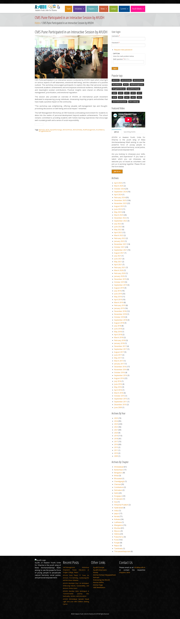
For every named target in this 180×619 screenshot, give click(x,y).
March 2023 (118, 215)
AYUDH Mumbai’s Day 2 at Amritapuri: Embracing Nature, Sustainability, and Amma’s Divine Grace (76, 585)
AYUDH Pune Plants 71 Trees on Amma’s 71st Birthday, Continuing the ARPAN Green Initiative (76, 577)
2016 (133, 93)
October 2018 (119, 317)
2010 (120, 93)
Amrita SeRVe (98, 582)
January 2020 (119, 276)
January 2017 (119, 364)
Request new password (123, 50)
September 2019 (120, 285)
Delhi (116, 493)
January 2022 (119, 241)
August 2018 (119, 323)
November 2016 (120, 369)
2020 (116, 433)
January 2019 (119, 308)
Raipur (116, 545)
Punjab (117, 543)
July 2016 (117, 381)
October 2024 (119, 189)
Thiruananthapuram (122, 551)
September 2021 (120, 250)
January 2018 (119, 343)
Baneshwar (118, 470)
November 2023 (120, 203)
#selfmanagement (89, 130)
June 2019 (118, 294)
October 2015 (119, 396)
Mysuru (117, 531)
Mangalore (118, 525)
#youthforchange (56, 130)
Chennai (117, 484)
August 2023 (119, 206)
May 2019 (118, 296)
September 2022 (120, 221)
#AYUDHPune (67, 130)
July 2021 (117, 256)
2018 (114, 97)
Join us (116, 132)
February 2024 (119, 197)
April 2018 (118, 334)
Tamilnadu (118, 548)
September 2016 (120, 375)
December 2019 (120, 279)
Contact (113, 8)
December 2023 (120, 200)
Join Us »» (117, 171)
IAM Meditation (99, 587)
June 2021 (118, 259)
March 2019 (118, 302)
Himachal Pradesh (121, 505)
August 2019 (119, 288)
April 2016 (118, 390)
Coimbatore (118, 487)
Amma (95, 572)
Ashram (96, 577)
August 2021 (119, 253)
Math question (118, 59)
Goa (115, 502)
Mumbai (117, 528)
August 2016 (119, 378)
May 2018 (118, 331)
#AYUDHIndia (77, 130)
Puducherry (118, 537)
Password (116, 42)
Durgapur (118, 496)
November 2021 (120, 244)
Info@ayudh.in (139, 567)
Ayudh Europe (98, 567)
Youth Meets (137, 8)
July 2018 (117, 326)
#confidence (100, 130)
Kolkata (117, 519)
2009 (114, 93)
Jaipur (116, 513)
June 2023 (118, 209)
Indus (116, 510)
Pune (116, 540)
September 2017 (120, 349)
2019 (120, 97)
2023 (139, 97)
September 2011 (120, 401)
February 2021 (119, 267)
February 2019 (119, 305)
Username (116, 36)
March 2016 (118, 393)
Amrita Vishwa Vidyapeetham (104, 575)
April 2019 (118, 299)
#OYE (47, 130)
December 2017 (120, 346)
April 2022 (118, 232)
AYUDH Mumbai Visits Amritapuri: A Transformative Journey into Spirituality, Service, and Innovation (76, 593)
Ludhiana (117, 522)
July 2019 (117, 291)
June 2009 (118, 407)
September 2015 (120, 399)
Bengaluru (118, 473)
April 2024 (118, 194)
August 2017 (119, 352)
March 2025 (118, 186)
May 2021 (118, 261)
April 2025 (118, 183)
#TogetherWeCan (45, 131)
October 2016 (119, 372)
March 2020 (118, 270)
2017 (139, 93)
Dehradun (118, 490)
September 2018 (120, 320)
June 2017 (118, 355)
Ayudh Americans (100, 570)
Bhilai (116, 475)
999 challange (134, 102)
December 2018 (120, 311)
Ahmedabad (118, 467)
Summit (123, 8)
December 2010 (120, 404)
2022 (133, 97)
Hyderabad (118, 508)
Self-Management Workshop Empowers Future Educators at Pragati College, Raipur (76, 569)
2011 (127, 93)
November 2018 (120, 314)
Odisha (117, 534)
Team (68, 8)
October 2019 (119, 282)
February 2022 (119, 238)
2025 (116, 418)
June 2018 (118, 329)
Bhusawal (118, 478)
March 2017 (118, 361)
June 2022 (118, 226)
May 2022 (118, 229)
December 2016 (120, 366)
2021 (127, 97)
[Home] (48, 8)
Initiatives (78, 8)
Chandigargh (119, 481)
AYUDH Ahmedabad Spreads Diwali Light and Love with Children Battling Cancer (76, 601)
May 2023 (118, 212)
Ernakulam (118, 499)
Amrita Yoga (98, 585)
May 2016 (118, 387)
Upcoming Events (130, 132)
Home (37, 23)
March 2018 (118, 337)
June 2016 (118, 384)
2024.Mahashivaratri (119, 102)
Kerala (116, 516)
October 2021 (119, 247)
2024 (116, 421)
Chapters (91, 8)
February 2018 (119, 340)
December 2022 (120, 218)
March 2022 (118, 235)
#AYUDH (42, 130)
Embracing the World (101, 580)
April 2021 (118, 264)
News (103, 8)
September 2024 (120, 192)
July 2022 (117, 224)
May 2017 (118, 358)
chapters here (124, 572)
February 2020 (119, 273)
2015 (116, 447)
